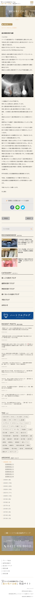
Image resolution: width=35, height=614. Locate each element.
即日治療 (5, 432)
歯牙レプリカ (25, 442)
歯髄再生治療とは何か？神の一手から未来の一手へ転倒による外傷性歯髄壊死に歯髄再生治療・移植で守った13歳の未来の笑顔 (17, 345)
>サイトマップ (30, 588)
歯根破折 (17, 442)
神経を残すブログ (8, 24)
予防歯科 (23, 429)
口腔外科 (11, 432)
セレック (23, 426)
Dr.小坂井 (19, 416)
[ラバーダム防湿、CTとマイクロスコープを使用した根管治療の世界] (10, 252)
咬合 (17, 432)
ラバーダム (16, 429)
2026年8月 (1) (9, 464)
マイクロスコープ (7, 429)
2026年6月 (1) (9, 466)
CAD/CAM (6, 416)
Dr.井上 (10, 27)
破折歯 (21, 448)
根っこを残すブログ (6, 249)
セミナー (27, 423)
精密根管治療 (28, 448)
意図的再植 (15, 435)
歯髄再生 (11, 445)
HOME (16, 19)
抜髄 (4, 439)
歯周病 (4, 442)
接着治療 (9, 439)
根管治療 (16, 439)
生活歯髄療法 (14, 27)
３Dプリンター (13, 451)
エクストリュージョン (17, 423)
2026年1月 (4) (9, 476)
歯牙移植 (5, 445)
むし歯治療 (21, 420)
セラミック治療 (14, 426)
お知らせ (5, 305)
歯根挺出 (10, 442)
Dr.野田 (4, 420)
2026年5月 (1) (9, 469)
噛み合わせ (23, 432)
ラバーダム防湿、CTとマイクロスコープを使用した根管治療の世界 (25, 251)
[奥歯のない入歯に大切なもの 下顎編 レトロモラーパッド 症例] (10, 262)
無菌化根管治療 (20, 445)
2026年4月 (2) (9, 471)
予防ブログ (6, 299)
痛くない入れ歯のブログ (7, 239)
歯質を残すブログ (8, 283)
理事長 (28, 445)
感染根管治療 (24, 435)
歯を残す (30, 439)
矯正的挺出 (14, 448)
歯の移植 (23, 439)
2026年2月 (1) (9, 474)
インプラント (6, 423)
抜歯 (31, 435)
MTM (15, 420)
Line (17, 207)
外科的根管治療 (6, 435)
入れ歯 (30, 429)
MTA (10, 420)
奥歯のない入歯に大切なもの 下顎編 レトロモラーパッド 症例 (26, 260)
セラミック (5, 426)
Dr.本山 (26, 416)
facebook (12, 207)
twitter (23, 207)
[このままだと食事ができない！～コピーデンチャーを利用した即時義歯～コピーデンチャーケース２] (10, 243)
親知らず (5, 451)
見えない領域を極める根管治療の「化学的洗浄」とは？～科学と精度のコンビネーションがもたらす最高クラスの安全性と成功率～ (17, 355)
